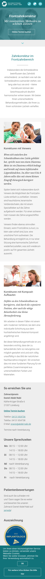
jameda (7, 510)
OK (22, 563)
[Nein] (42, 562)
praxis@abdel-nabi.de (21, 424)
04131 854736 (18, 417)
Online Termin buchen (21, 32)
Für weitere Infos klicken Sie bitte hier (22, 572)
